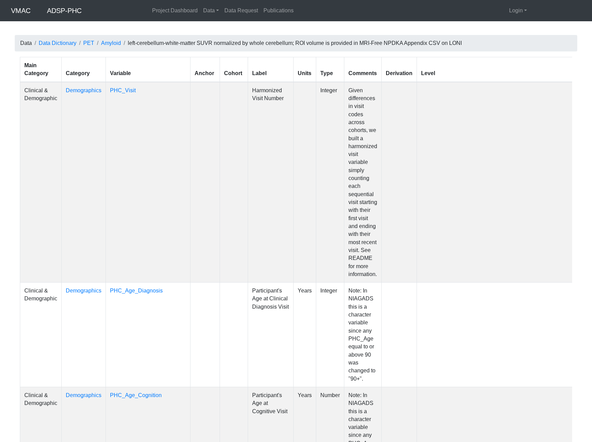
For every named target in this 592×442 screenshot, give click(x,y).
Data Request (241, 10)
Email (113, 429)
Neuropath (241, 86)
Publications (278, 10)
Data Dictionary (57, 43)
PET (88, 43)
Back (580, 339)
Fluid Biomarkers (139, 86)
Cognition (97, 86)
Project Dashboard (175, 10)
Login (516, 10)
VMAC (20, 10)
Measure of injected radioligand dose (500, 161)
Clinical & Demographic (49, 86)
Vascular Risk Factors (193, 86)
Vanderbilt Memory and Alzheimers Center (324, 405)
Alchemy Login (465, 412)
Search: (29, 63)
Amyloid (111, 43)
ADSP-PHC (64, 10)
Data (209, 10)
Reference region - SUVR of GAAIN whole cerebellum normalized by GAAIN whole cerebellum (506, 276)
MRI (292, 86)
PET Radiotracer (475, 120)
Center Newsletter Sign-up (305, 418)
